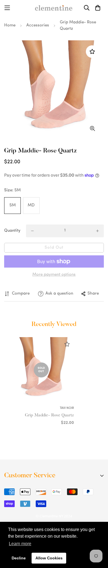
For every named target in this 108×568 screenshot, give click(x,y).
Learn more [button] (20, 543)
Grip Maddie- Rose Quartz (49, 415)
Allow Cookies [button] (49, 558)
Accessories (37, 25)
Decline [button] (19, 558)
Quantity (12, 231)
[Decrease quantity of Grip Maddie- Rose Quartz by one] (32, 230)
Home (10, 25)
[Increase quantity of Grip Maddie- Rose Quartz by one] (97, 230)
